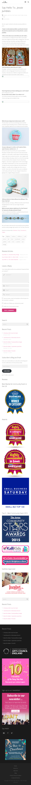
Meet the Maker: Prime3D (9, 351)
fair (8, 239)
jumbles (5, 241)
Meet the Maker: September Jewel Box (12, 346)
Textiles (25, 15)
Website (15, 230)
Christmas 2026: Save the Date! (10, 333)
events (4, 239)
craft (8, 15)
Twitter (3, 232)
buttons (14, 236)
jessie (23, 239)
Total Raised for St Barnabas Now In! (11, 337)
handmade (17, 239)
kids (9, 241)
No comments (6, 19)
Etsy (19, 230)
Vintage (3, 16)
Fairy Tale (12, 15)
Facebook (23, 230)
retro (13, 241)
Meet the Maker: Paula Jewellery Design (12, 342)
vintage (4, 244)
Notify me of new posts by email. (11, 306)
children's (19, 236)
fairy (12, 239)
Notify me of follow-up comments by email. (14, 303)
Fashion (15, 15)
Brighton (5, 15)
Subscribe (7, 371)
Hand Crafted (20, 15)
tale (23, 241)
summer (18, 241)
